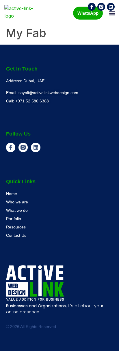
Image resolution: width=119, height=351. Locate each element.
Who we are (17, 202)
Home (11, 193)
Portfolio (13, 218)
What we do (17, 210)
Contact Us (16, 235)
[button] (112, 13)
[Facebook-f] (92, 7)
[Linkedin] (111, 7)
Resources (16, 227)
